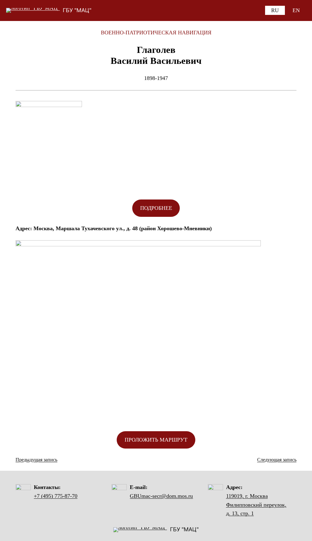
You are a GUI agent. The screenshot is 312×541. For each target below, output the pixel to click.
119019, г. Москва (247, 496)
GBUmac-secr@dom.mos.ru (161, 496)
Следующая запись (276, 459)
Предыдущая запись (36, 459)
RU (275, 10)
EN (296, 10)
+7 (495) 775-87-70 (55, 496)
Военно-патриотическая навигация (156, 32)
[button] (156, 208)
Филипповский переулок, (256, 505)
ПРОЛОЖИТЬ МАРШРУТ (156, 440)
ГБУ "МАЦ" (77, 10)
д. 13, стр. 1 (240, 513)
